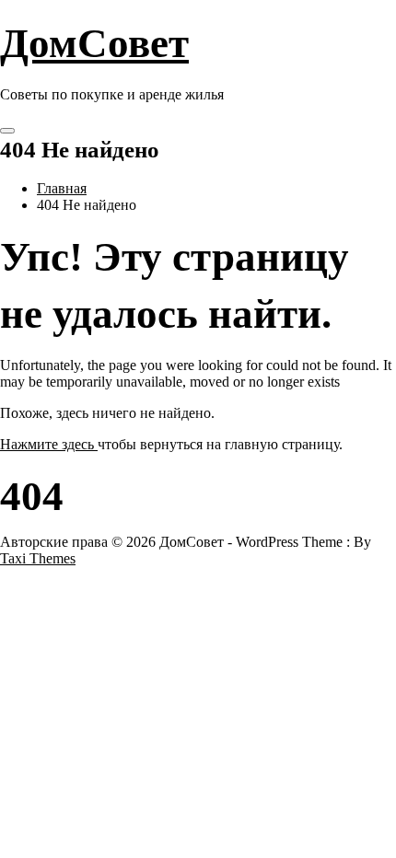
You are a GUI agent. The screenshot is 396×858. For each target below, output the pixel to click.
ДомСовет (94, 43)
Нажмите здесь (49, 444)
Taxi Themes (38, 558)
